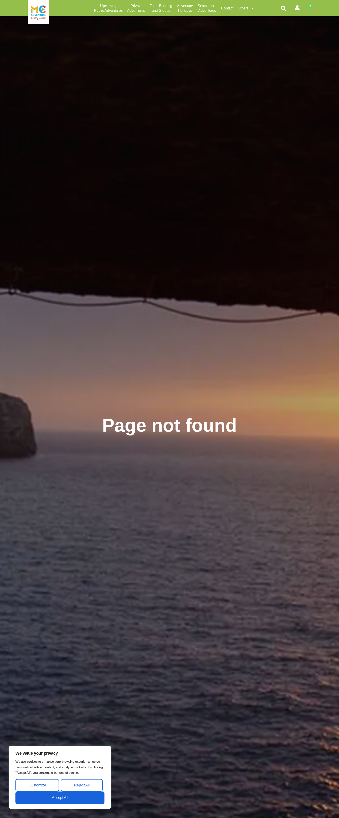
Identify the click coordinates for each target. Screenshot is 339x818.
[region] (60, 777)
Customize (37, 785)
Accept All (60, 798)
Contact (227, 8)
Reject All (82, 785)
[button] (283, 8)
